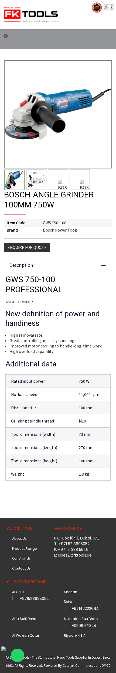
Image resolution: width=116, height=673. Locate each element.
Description (60, 265)
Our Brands (21, 558)
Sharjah (69, 592)
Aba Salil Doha (23, 618)
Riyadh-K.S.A (74, 635)
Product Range (24, 548)
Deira (67, 601)
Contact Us (21, 568)
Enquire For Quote (27, 247)
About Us (19, 538)
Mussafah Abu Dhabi (80, 618)
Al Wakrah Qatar (25, 635)
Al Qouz (17, 592)
